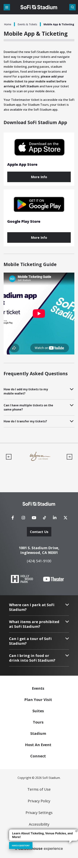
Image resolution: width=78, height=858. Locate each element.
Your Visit (38, 699)
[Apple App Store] (39, 147)
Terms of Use (39, 789)
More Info (39, 177)
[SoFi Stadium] (39, 7)
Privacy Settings (39, 812)
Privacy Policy (39, 801)
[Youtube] (34, 519)
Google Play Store (23, 221)
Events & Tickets (27, 24)
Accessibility (39, 824)
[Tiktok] (44, 516)
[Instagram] (23, 519)
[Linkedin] (55, 519)
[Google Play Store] (39, 204)
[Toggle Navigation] (7, 7)
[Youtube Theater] (53, 579)
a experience (39, 848)
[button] (9, 456)
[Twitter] (65, 519)
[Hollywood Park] (22, 579)
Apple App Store (22, 164)
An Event (38, 744)
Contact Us (39, 532)
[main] (39, 221)
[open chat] (20, 845)
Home (7, 24)
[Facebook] (13, 519)
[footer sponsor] (40, 456)
